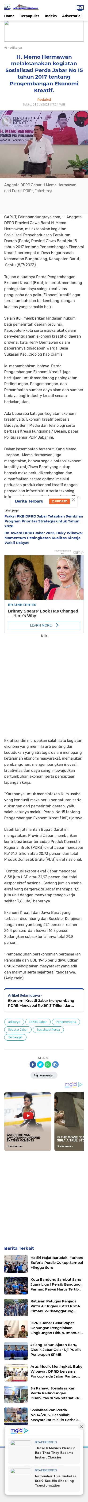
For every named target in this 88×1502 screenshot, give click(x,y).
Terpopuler (29, 16)
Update (60, 501)
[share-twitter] (40, 1064)
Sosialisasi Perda (48, 1029)
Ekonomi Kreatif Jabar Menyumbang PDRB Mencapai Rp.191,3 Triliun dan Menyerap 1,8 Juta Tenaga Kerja (41, 1003)
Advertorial (71, 16)
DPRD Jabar (38, 1022)
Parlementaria (66, 1022)
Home (9, 16)
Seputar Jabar (18, 1029)
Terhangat (15, 1037)
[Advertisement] (44, 685)
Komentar (46, 1075)
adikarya (14, 1022)
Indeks (51, 16)
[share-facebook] (33, 1064)
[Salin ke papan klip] (55, 1064)
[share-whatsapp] (48, 1064)
